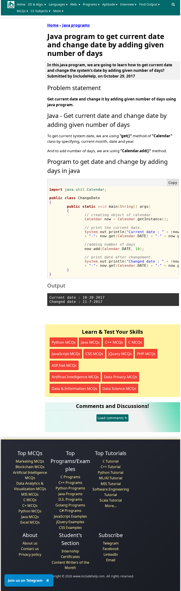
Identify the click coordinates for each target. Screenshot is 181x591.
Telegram (111, 543)
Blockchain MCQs (30, 466)
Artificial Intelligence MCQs (75, 376)
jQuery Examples (70, 521)
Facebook (111, 548)
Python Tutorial (110, 472)
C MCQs (135, 342)
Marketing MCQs (30, 461)
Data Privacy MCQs (120, 376)
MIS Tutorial (111, 483)
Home (21, 4)
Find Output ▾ (149, 4)
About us (30, 543)
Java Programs (70, 493)
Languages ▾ (58, 4)
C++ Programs (70, 482)
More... (111, 505)
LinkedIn (111, 554)
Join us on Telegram (25, 580)
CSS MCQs (94, 353)
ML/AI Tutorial (110, 478)
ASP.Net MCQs (64, 365)
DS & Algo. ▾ (37, 4)
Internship (70, 551)
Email (110, 560)
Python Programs (70, 488)
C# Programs (70, 510)
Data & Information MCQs (74, 388)
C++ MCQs (114, 342)
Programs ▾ (91, 4)
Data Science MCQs (119, 388)
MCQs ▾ (22, 11)
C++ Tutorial (111, 466)
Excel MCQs (30, 522)
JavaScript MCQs (66, 353)
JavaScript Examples (70, 516)
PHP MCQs (146, 353)
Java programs (76, 25)
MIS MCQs (30, 494)
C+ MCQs (30, 505)
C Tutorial (111, 461)
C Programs (70, 476)
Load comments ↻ (112, 417)
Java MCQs (90, 342)
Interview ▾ (128, 4)
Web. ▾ (75, 4)
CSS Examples (70, 527)
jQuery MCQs (120, 353)
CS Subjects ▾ (40, 11)
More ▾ (58, 11)
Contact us (30, 548)
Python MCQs (63, 342)
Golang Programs (70, 505)
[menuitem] (22, 4)
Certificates (70, 556)
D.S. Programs (70, 499)
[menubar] (92, 7)
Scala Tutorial (111, 500)
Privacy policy (30, 554)
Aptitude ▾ (109, 4)
